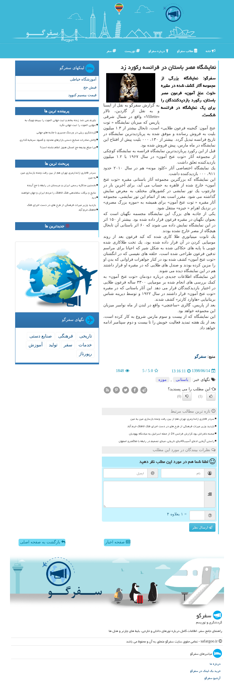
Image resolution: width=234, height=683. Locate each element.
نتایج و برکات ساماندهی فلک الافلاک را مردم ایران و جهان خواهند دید (58, 195)
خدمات (85, 344)
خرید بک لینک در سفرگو (205, 671)
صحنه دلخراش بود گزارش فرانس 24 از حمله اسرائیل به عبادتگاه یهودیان (171, 434)
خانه (209, 51)
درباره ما (215, 664)
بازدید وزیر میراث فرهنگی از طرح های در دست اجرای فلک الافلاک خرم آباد (170, 426)
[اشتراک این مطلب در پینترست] (116, 389)
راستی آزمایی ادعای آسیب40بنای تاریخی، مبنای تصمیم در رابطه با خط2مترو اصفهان (166, 441)
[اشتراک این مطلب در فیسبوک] (135, 389)
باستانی (182, 379)
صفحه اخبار (115, 542)
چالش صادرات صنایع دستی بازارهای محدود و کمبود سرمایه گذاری (58, 140)
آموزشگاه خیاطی (83, 79)
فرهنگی (65, 336)
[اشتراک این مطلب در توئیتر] (126, 389)
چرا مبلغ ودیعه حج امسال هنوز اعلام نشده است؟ (68, 147)
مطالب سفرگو (185, 51)
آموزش (36, 344)
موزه (162, 379)
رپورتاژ (85, 353)
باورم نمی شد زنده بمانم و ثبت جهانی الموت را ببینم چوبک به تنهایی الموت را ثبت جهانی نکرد (60, 122)
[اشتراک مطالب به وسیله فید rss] (107, 389)
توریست (130, 51)
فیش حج (89, 87)
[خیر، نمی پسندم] (186, 396)
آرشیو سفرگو (212, 678)
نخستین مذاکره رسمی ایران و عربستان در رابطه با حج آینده (61, 185)
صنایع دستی (40, 336)
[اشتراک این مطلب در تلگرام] (144, 389)
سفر (109, 51)
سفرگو (200, 356)
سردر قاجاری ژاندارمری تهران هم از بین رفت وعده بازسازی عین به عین (172, 419)
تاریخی (85, 336)
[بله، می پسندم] (210, 396)
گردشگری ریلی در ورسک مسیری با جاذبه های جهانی (66, 132)
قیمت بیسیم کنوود (82, 95)
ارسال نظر (200, 527)
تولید (53, 344)
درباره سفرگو (157, 51)
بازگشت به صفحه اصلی (40, 542)
